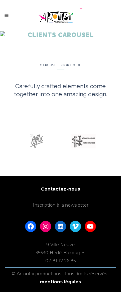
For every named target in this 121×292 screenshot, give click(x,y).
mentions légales (60, 282)
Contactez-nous (60, 189)
